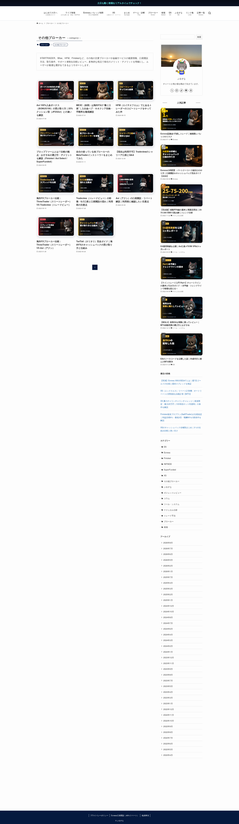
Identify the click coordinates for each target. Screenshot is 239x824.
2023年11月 (168, 663)
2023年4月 (168, 692)
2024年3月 (168, 640)
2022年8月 (168, 732)
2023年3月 (168, 697)
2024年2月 (168, 646)
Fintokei (167, 458)
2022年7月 (168, 737)
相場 (166, 527)
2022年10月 (168, 720)
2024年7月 (168, 623)
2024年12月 (168, 605)
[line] (186, 90)
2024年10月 (168, 611)
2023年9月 (168, 669)
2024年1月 (168, 651)
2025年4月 (168, 582)
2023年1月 (168, 703)
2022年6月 (168, 743)
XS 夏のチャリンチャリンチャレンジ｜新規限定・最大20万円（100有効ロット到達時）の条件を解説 (180, 404)
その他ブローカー (171, 481)
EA (165, 446)
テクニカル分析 (170, 510)
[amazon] (191, 90)
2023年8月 (168, 674)
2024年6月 (168, 628)
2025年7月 (168, 577)
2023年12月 (168, 657)
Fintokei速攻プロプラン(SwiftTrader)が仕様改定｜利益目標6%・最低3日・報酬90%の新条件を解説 (181, 417)
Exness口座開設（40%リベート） (125, 815)
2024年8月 (168, 617)
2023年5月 (168, 686)
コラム (167, 498)
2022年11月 (168, 714)
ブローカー (44, 44)
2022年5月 (168, 749)
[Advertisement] (181, 780)
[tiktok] (181, 90)
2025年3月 (168, 588)
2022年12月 (168, 709)
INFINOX (168, 464)
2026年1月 (168, 571)
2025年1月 (168, 600)
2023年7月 (168, 680)
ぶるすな (168, 486)
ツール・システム (171, 504)
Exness (167, 452)
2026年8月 (168, 542)
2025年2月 (168, 594)
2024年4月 (168, 634)
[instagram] (177, 90)
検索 (199, 36)
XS (165, 475)
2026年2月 (168, 565)
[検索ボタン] (209, 13)
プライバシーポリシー (99, 815)
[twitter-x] (172, 90)
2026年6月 (168, 554)
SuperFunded (170, 469)
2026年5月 (168, 559)
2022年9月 (168, 726)
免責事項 (145, 815)
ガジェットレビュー (172, 492)
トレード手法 (170, 515)
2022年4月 (168, 755)
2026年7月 (168, 548)
